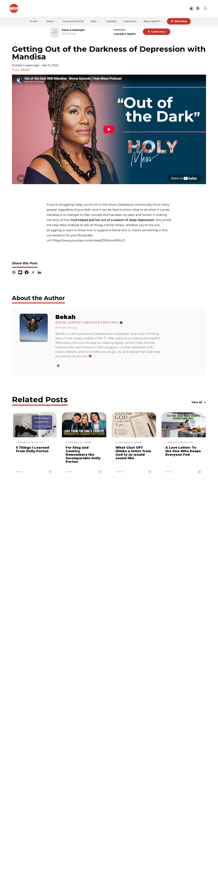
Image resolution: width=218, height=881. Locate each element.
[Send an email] (58, 365)
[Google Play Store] (198, 8)
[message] (20, 272)
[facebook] (27, 272)
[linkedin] (39, 272)
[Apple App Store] (191, 8)
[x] (33, 272)
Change (134, 30)
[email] (14, 272)
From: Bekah (21, 70)
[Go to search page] (205, 8)
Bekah (65, 317)
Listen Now (158, 31)
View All (197, 402)
